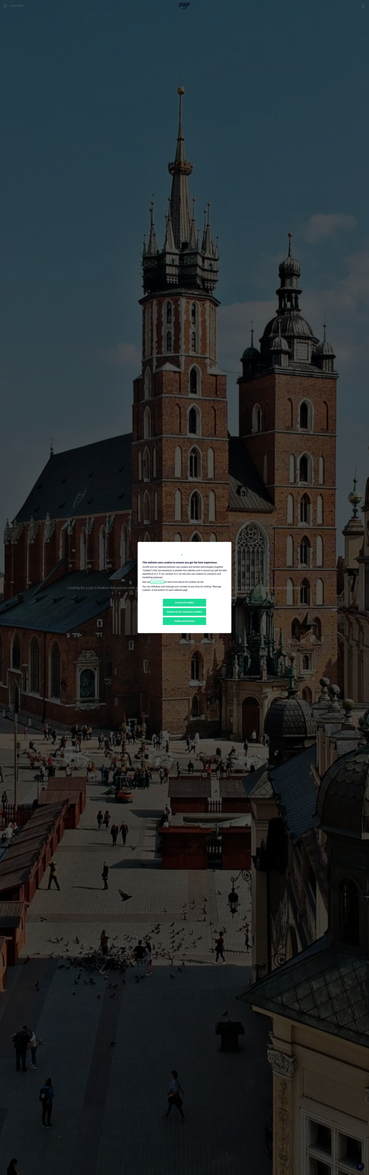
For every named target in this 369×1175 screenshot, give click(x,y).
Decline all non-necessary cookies (184, 611)
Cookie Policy (157, 582)
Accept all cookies (184, 602)
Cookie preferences (184, 621)
